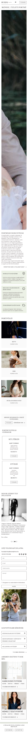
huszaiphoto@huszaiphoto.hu (10, 551)
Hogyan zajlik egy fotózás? (11, 633)
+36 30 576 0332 (6, 554)
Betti (14, 341)
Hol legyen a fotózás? (9, 646)
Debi (14, 371)
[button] (15, 2)
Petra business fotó (14, 400)
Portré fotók (14, 344)
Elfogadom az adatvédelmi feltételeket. (14, 582)
